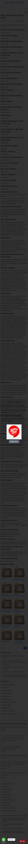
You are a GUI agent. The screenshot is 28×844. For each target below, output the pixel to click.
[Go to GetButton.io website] (3, 842)
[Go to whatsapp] (3, 839)
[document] (14, 422)
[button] (26, 402)
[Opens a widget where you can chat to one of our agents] (22, 841)
